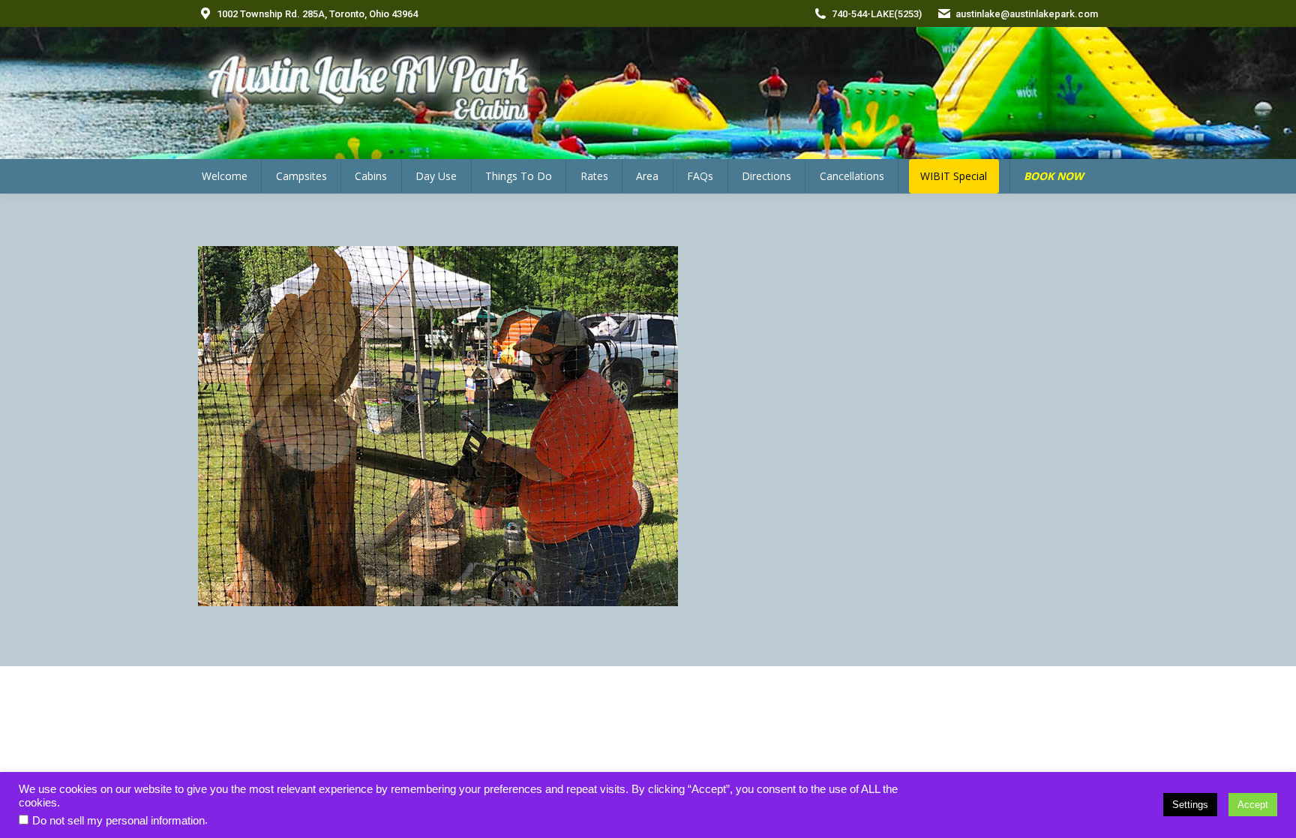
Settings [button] (1190, 804)
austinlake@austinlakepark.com (1027, 14)
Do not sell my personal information (118, 821)
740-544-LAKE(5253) (877, 14)
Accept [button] (1253, 804)
